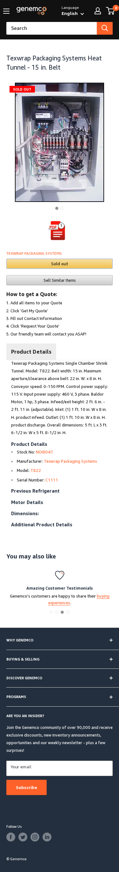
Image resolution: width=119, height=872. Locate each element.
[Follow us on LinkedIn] (47, 837)
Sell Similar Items (59, 280)
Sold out (59, 263)
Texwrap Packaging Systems (34, 253)
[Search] (105, 28)
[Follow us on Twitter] (22, 837)
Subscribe (26, 787)
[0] (111, 11)
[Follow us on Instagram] (34, 837)
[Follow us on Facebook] (10, 837)
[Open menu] (6, 11)
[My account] (98, 10)
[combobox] (51, 28)
